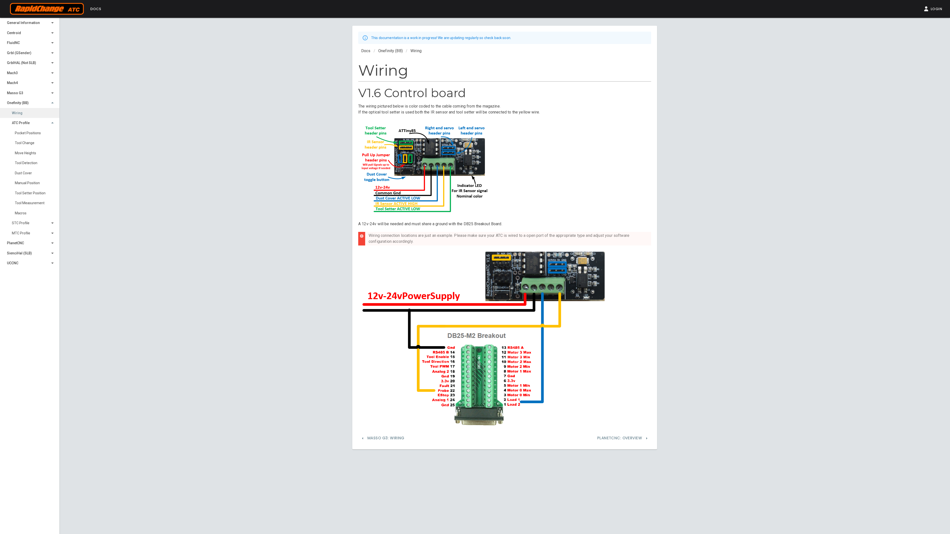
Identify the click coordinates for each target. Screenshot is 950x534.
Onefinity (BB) (390, 50)
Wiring (416, 50)
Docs (366, 50)
